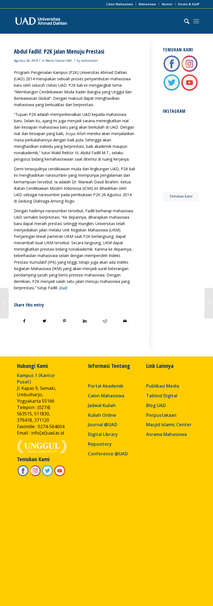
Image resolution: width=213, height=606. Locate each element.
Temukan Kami (180, 196)
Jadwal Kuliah (102, 405)
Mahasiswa (147, 4)
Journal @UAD (102, 425)
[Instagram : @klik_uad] (189, 71)
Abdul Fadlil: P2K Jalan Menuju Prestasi (59, 51)
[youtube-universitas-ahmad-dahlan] (189, 90)
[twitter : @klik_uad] (172, 90)
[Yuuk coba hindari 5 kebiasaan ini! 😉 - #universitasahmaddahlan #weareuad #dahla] (171, 144)
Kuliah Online (102, 415)
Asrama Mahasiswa (166, 434)
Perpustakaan (161, 415)
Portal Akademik (105, 386)
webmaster (89, 60)
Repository (100, 444)
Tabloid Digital (161, 396)
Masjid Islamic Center (169, 425)
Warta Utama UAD (58, 60)
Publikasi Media (162, 386)
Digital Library (103, 434)
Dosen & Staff (188, 4)
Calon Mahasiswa (119, 4)
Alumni (167, 4)
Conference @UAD (108, 454)
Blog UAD (156, 405)
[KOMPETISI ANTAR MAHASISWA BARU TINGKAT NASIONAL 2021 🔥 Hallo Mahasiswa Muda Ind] (190, 163)
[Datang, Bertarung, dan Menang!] (208, 303)
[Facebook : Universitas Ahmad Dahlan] (172, 71)
